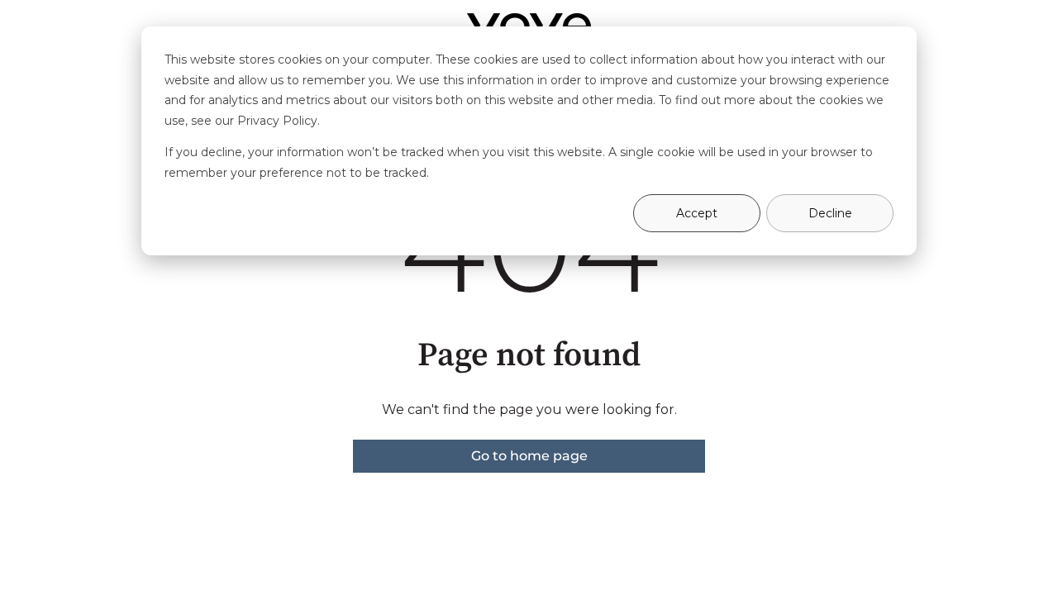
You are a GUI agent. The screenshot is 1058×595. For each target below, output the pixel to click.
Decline (830, 213)
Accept (696, 213)
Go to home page (529, 456)
